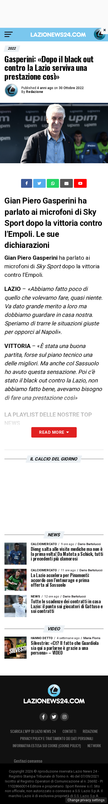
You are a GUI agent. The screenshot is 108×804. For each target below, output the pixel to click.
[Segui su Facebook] (43, 717)
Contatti (69, 731)
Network (94, 745)
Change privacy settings (86, 800)
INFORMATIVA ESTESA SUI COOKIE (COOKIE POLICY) (47, 745)
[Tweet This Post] (40, 183)
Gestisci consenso (28, 761)
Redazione (34, 92)
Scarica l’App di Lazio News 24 (33, 731)
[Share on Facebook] (27, 183)
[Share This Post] (53, 183)
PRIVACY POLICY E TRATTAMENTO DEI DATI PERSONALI (56, 738)
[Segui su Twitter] (54, 717)
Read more (51, 432)
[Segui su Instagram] (64, 717)
